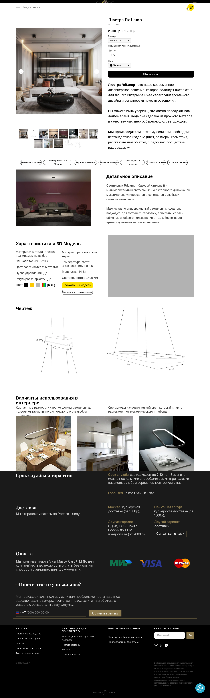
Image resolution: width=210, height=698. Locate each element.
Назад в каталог (31, 7)
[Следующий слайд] (96, 71)
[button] (77, 292)
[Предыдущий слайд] (21, 71)
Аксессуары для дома (28, 653)
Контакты (67, 649)
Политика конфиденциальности (125, 637)
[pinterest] (161, 645)
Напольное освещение (28, 638)
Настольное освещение (29, 648)
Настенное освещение (28, 633)
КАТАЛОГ (22, 628)
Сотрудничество (71, 654)
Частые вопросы (71, 644)
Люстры (20, 643)
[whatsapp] (166, 645)
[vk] (156, 645)
